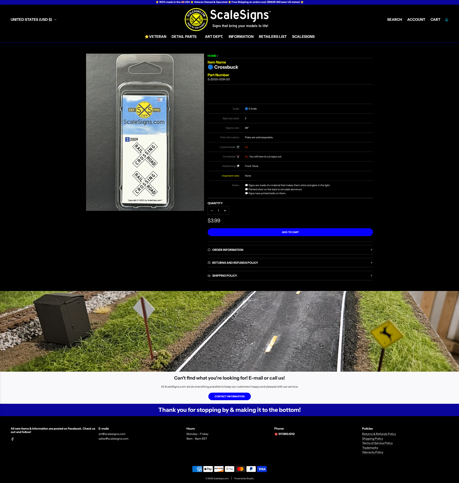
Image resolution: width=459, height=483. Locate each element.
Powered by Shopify (244, 478)
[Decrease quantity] (212, 211)
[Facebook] (12, 439)
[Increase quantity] (225, 211)
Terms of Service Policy (377, 443)
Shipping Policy (372, 438)
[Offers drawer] (446, 19)
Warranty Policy (372, 452)
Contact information (230, 396)
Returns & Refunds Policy (379, 434)
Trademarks (370, 447)
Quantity (215, 203)
